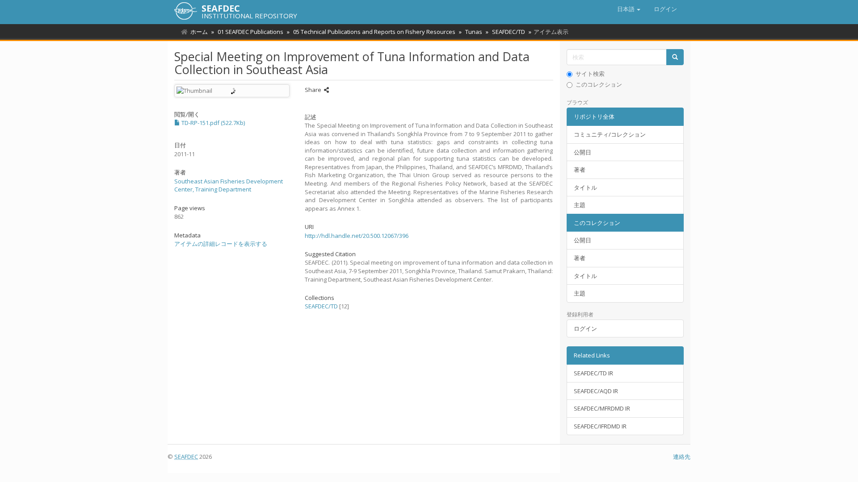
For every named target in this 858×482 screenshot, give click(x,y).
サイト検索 (590, 74)
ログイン (585, 328)
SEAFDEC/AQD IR (596, 391)
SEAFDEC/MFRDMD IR (602, 408)
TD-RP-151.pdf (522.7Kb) (212, 123)
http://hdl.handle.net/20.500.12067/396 (356, 236)
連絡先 (681, 457)
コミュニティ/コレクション (610, 134)
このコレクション (599, 84)
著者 (579, 170)
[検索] (675, 57)
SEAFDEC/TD (508, 32)
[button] (628, 9)
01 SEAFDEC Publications (250, 32)
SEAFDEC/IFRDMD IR (600, 426)
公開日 (582, 152)
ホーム (199, 32)
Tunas (473, 32)
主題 (579, 205)
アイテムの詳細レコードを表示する (220, 244)
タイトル (585, 187)
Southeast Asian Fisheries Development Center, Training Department (228, 185)
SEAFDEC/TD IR (593, 373)
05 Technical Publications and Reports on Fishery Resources (374, 32)
